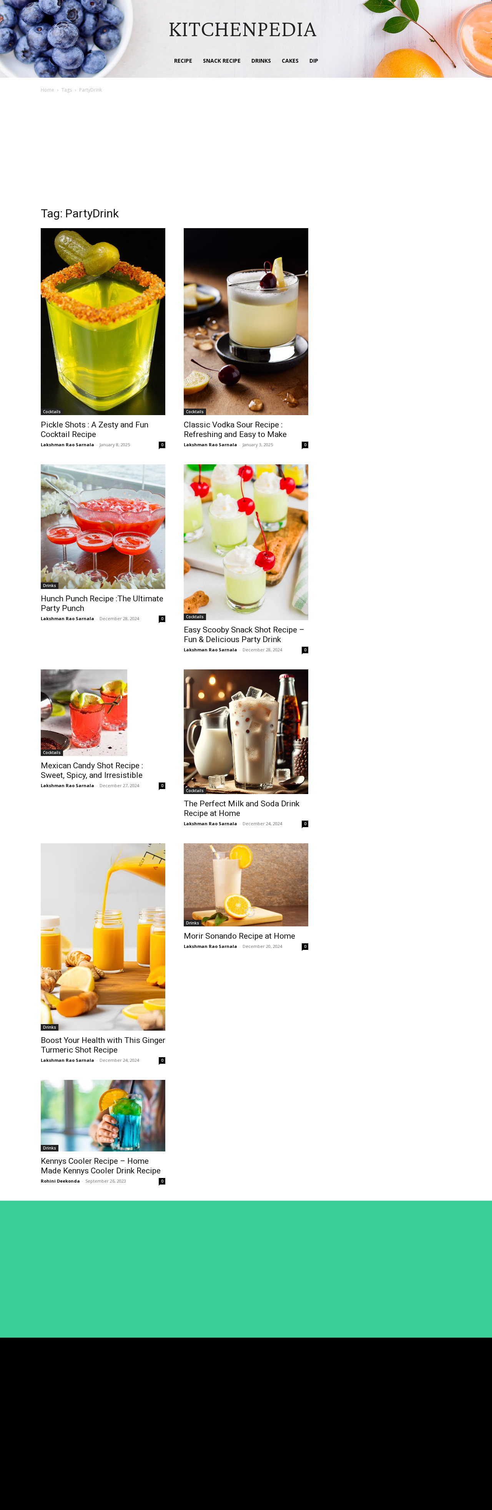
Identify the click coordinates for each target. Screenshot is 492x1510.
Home (47, 90)
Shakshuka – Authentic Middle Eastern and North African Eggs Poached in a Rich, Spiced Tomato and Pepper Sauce (326, 1475)
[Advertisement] (246, 152)
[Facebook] (401, 1395)
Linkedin (420, 1409)
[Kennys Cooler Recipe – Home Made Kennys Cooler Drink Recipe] (103, 1115)
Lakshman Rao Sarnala (67, 444)
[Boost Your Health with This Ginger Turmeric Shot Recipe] (103, 937)
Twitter (418, 1423)
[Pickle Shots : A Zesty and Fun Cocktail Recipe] (103, 321)
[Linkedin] (401, 1409)
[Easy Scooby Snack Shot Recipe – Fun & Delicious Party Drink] (246, 542)
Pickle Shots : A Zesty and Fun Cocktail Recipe (94, 429)
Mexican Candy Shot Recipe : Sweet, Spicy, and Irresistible (92, 770)
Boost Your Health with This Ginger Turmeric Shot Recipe (103, 1045)
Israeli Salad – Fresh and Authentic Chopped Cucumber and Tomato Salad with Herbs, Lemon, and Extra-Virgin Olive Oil (325, 1406)
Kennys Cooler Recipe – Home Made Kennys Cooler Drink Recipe (101, 1165)
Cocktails (52, 411)
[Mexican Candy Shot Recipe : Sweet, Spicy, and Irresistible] (103, 712)
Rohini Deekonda (60, 1181)
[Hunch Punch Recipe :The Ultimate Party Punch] (103, 526)
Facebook (422, 1395)
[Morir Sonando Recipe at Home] (246, 884)
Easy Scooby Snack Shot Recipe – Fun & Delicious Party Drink (244, 634)
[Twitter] (401, 1424)
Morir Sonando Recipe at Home (239, 936)
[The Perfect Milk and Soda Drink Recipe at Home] (246, 731)
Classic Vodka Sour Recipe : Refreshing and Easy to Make (235, 429)
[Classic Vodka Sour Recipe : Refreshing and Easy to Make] (246, 321)
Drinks (49, 585)
